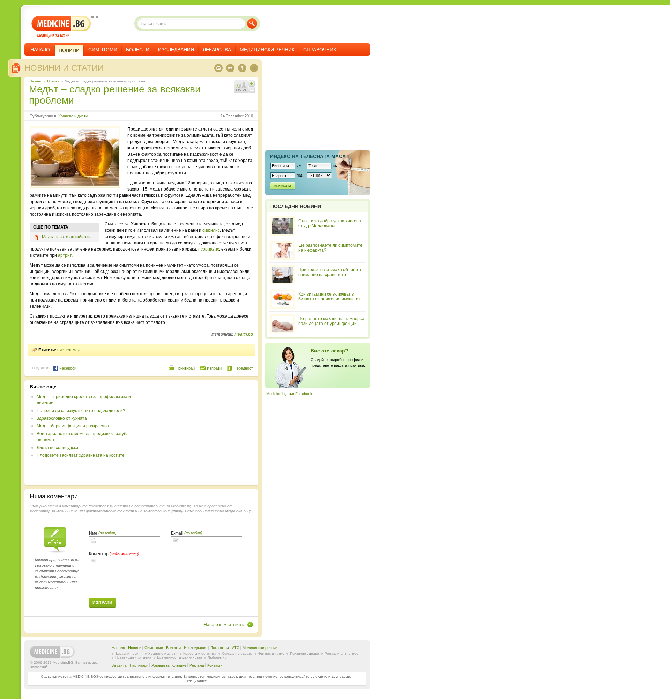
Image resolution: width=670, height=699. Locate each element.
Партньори (139, 665)
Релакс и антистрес (341, 653)
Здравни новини (129, 653)
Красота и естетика (199, 653)
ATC (235, 648)
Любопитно (217, 657)
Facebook (67, 368)
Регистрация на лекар (317, 365)
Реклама (196, 665)
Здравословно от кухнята (62, 418)
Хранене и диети (73, 116)
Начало (40, 49)
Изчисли (282, 186)
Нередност (243, 368)
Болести (137, 49)
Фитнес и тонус (271, 653)
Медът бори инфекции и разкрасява (73, 426)
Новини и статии (64, 68)
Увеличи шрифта (251, 83)
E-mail (177, 533)
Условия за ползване (168, 665)
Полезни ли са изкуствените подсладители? (81, 410)
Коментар (99, 553)
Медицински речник (267, 49)
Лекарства (217, 49)
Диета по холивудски (57, 447)
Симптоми (102, 49)
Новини (53, 81)
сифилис (211, 230)
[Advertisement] (196, 433)
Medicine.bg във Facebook (289, 394)
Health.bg (243, 334)
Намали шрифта (251, 90)
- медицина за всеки (61, 27)
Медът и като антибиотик (67, 237)
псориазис (208, 249)
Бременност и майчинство (179, 657)
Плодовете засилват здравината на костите (81, 455)
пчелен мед (68, 350)
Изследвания (176, 49)
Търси (252, 23)
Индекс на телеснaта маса (308, 156)
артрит (65, 255)
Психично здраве (304, 653)
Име (93, 533)
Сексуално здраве (237, 653)
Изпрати (214, 368)
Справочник (319, 49)
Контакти (215, 665)
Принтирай (185, 368)
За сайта (119, 665)
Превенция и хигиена (133, 657)
